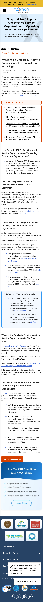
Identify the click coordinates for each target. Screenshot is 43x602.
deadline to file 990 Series (15, 346)
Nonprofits (15, 49)
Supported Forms (10, 553)
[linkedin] (30, 596)
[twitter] (18, 596)
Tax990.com (8, 547)
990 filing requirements (28, 96)
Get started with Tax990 (27, 581)
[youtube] (24, 596)
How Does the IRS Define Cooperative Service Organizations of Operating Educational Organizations (21, 110)
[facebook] (12, 596)
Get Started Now (12, 459)
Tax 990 (4, 393)
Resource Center (10, 559)
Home (3, 49)
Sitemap (4, 573)
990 (16, 310)
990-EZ (23, 310)
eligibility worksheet (33, 211)
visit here (22, 213)
